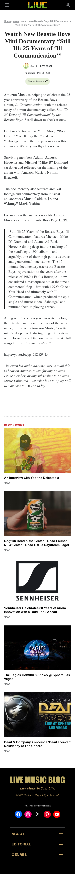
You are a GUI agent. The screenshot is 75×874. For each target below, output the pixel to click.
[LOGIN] (67, 5)
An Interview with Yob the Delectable (31, 478)
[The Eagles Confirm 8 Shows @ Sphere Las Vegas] (37, 647)
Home (7, 21)
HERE (63, 220)
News (16, 21)
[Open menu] (7, 4)
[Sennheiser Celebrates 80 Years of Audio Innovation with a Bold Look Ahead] (37, 580)
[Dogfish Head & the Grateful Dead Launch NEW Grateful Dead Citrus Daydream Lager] (37, 513)
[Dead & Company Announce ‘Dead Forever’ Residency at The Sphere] (37, 714)
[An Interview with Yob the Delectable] (37, 450)
